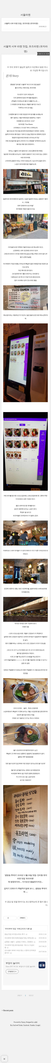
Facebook (26, 1025)
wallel (35, 1022)
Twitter (21, 1025)
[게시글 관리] (13, 918)
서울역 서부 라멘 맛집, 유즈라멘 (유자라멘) (21, 23)
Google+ (38, 1025)
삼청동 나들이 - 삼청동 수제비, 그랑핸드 (19, 942)
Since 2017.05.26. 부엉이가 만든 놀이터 (20, 966)
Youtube (32, 1025)
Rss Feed (13, 1025)
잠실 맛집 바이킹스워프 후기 (15, 934)
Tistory (23, 1022)
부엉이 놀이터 (13, 963)
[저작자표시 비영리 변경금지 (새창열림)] (30, 918)
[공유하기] (10, 918)
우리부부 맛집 (10, 929)
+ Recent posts (7, 1010)
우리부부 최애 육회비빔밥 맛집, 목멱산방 (19, 938)
